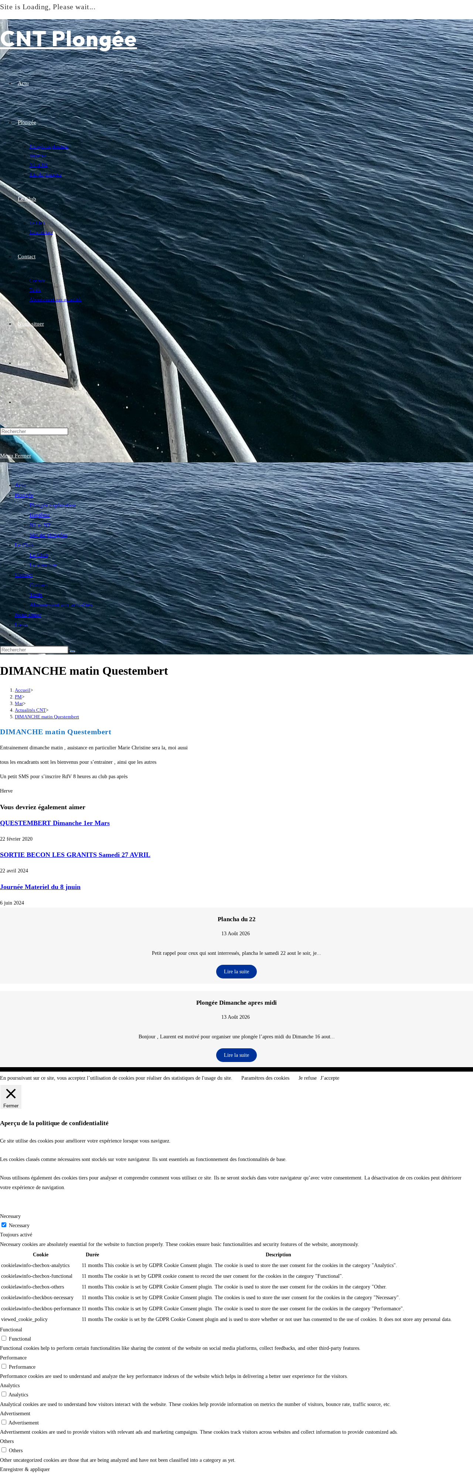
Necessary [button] (10, 1216)
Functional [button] (11, 1329)
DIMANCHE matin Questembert (47, 716)
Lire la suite (236, 971)
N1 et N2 (40, 525)
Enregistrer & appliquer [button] (25, 1469)
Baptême (40, 515)
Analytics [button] (10, 1385)
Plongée (24, 495)
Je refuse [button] (308, 1078)
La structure (43, 565)
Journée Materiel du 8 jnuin (40, 887)
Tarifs (36, 595)
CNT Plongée (68, 38)
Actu (20, 485)
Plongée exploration (53, 505)
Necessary (19, 1225)
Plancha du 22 (237, 919)
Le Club (24, 545)
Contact (24, 575)
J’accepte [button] (329, 1078)
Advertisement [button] (15, 1413)
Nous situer (28, 615)
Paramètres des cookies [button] (265, 1078)
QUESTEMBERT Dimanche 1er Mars (55, 823)
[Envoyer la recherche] (72, 651)
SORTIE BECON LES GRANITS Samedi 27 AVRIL (75, 854)
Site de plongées (48, 535)
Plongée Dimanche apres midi (236, 1002)
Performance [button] (13, 1358)
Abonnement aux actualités (61, 605)
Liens (21, 625)
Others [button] (7, 1441)
